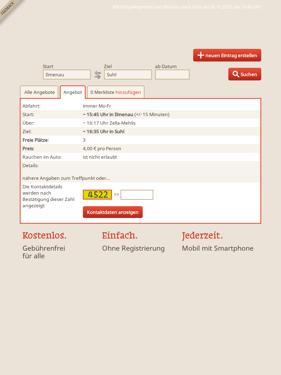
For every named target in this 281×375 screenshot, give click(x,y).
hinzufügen (128, 92)
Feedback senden (13, 13)
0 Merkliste (116, 92)
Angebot (72, 92)
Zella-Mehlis (122, 123)
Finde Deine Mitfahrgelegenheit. (140, 27)
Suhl (119, 131)
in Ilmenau (121, 114)
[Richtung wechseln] (97, 75)
